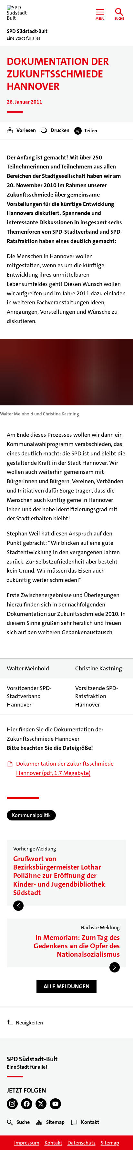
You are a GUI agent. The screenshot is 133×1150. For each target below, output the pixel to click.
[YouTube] (55, 1104)
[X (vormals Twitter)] (41, 1104)
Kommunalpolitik (31, 815)
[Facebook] (26, 1104)
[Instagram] (12, 1104)
